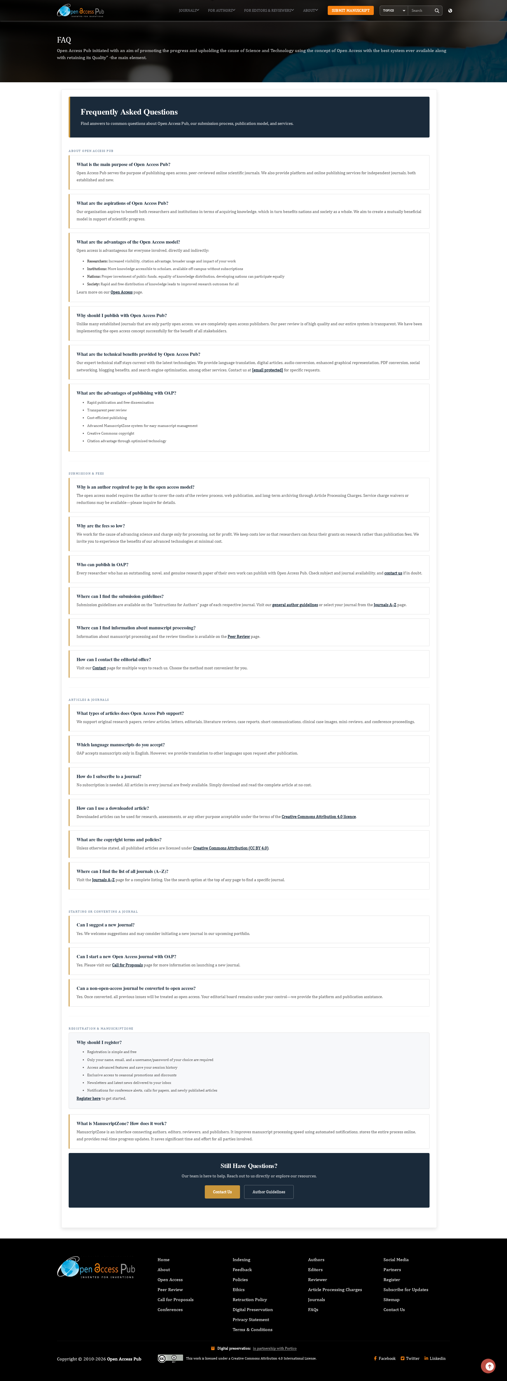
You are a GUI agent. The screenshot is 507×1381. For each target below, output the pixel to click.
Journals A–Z (385, 604)
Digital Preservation (253, 1309)
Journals (187, 10)
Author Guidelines (269, 1191)
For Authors (220, 10)
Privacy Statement (251, 1319)
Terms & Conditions (253, 1329)
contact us (393, 573)
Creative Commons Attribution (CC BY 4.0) (230, 848)
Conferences (170, 1309)
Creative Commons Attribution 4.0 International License (273, 1358)
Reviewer (317, 1279)
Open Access (122, 292)
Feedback (242, 1269)
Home (164, 1259)
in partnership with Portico (275, 1348)
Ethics (239, 1289)
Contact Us (222, 1191)
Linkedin (437, 1358)
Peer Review (239, 636)
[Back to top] (488, 1366)
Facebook (387, 1358)
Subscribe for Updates (405, 1289)
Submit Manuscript (351, 10)
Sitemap (391, 1299)
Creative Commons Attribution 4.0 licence (319, 816)
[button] (394, 10)
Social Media (396, 1259)
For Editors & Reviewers (267, 10)
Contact (99, 668)
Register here (89, 1098)
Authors (316, 1259)
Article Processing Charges (335, 1289)
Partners (392, 1269)
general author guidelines (295, 604)
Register (391, 1279)
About (309, 10)
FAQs (313, 1309)
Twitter (412, 1358)
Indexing (241, 1259)
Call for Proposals (127, 965)
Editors (315, 1269)
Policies (240, 1279)
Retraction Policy (250, 1299)
